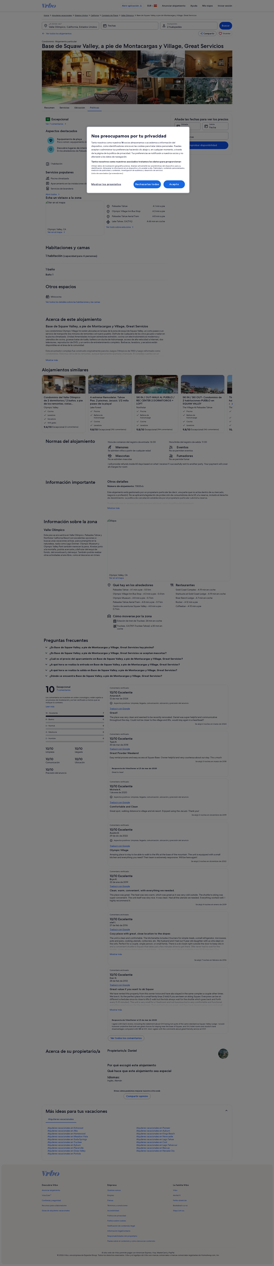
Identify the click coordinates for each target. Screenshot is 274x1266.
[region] (138, 160)
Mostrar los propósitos (106, 184)
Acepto (174, 184)
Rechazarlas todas (147, 184)
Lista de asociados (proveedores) (107, 173)
